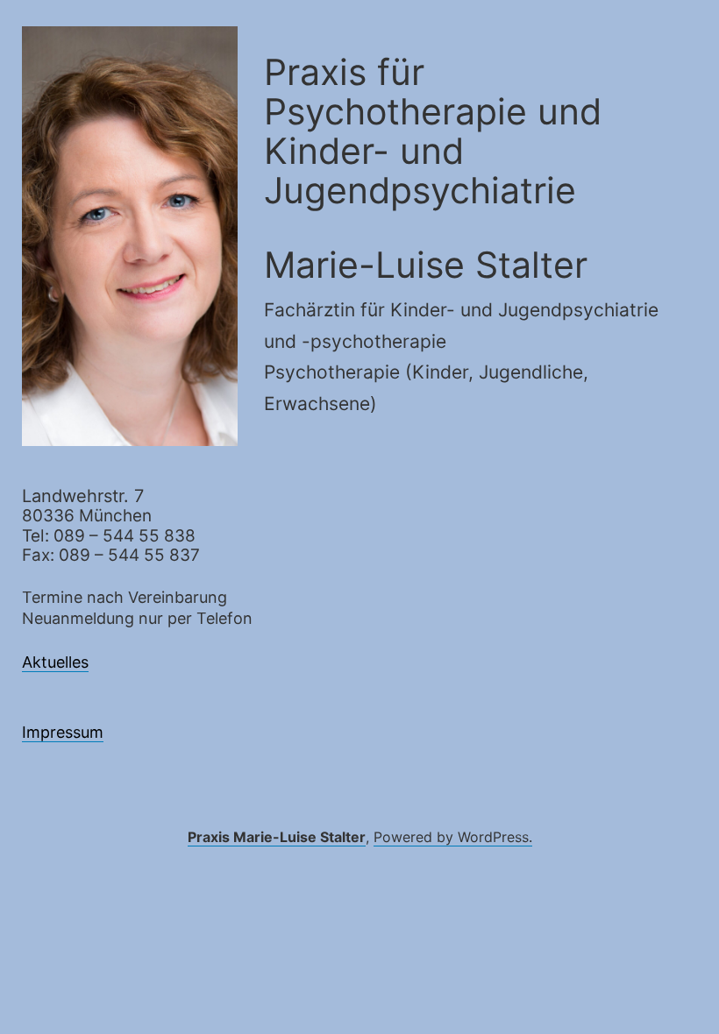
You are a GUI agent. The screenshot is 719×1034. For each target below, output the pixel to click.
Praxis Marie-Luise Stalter (277, 837)
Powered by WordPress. (453, 837)
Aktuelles (55, 662)
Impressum (62, 732)
